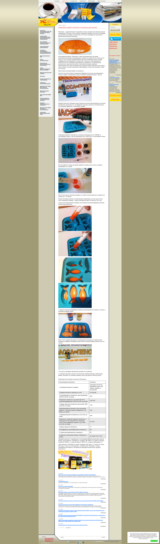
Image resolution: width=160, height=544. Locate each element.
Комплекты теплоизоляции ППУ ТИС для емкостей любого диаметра (45, 32)
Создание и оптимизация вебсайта (111, 541)
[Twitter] (80, 542)
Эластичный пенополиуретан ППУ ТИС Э (45, 113)
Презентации (115, 99)
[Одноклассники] (81, 542)
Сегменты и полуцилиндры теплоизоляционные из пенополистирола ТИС (45, 52)
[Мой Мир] (83, 542)
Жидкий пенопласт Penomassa (44, 91)
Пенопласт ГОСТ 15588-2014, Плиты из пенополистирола (45, 87)
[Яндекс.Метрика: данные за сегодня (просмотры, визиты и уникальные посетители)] (72, 542)
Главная (57, 1)
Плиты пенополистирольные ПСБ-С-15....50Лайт (45, 68)
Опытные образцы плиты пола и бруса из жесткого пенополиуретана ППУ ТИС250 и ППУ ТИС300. (80, 500)
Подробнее (103, 478)
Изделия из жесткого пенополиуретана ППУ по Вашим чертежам (73, 492)
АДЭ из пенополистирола (44, 60)
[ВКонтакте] (78, 542)
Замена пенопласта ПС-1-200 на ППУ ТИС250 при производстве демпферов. (75, 504)
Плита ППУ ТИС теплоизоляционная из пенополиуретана (45, 42)
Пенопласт (42, 76)
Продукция (91, 1)
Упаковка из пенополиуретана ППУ (45, 83)
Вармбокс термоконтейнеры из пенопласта (45, 103)
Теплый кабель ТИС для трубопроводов (45, 79)
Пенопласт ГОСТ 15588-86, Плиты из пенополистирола (45, 108)
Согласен (154, 540)
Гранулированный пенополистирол (44, 47)
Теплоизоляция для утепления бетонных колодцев (45, 99)
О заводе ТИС (73, 1)
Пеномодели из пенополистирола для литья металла (45, 64)
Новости (64, 1)
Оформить (115, 29)
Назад (62, 537)
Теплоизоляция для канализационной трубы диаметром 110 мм (73, 525)
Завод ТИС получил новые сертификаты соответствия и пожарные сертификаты (77, 474)
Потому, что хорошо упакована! (65, 486)
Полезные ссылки (115, 95)
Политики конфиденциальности (146, 538)
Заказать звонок (115, 34)
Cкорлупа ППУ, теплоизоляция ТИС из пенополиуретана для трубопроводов (45, 38)
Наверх (103, 537)
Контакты (83, 1)
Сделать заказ (101, 1)
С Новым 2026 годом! (63, 481)
